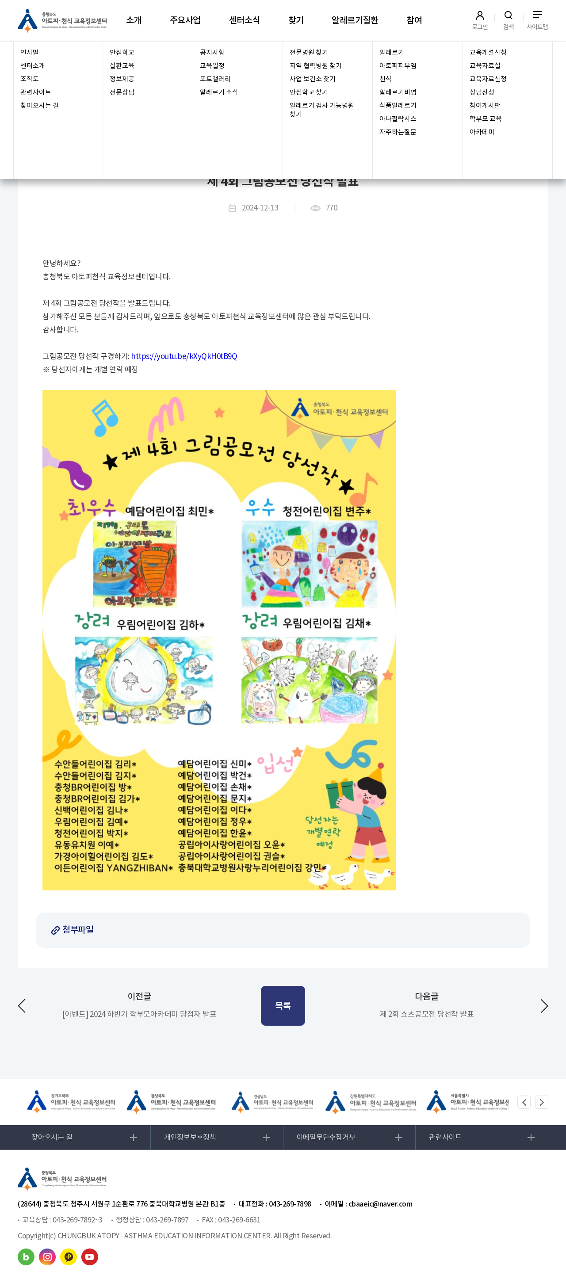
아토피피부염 (398, 66)
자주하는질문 (398, 132)
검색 (508, 27)
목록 (283, 1006)
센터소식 (244, 20)
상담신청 (482, 92)
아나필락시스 (398, 119)
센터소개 (32, 66)
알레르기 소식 (219, 92)
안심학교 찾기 (309, 92)
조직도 (29, 79)
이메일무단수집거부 (326, 1138)
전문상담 (122, 92)
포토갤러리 (215, 79)
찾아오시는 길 (39, 106)
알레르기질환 (355, 20)
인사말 (29, 53)
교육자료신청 (488, 79)
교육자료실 (485, 66)
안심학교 (122, 53)
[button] (524, 1102)
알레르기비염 (398, 92)
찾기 (296, 20)
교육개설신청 (488, 53)
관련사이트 (35, 92)
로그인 (480, 27)
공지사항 (212, 53)
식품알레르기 (398, 106)
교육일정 (212, 66)
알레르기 (391, 53)
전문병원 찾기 (309, 53)
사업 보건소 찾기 (313, 79)
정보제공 (122, 79)
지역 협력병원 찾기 (316, 66)
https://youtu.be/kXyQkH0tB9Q (184, 356)
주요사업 (185, 20)
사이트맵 (537, 27)
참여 (414, 20)
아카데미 (482, 132)
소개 (134, 20)
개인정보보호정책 (190, 1138)
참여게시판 (485, 106)
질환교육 (122, 66)
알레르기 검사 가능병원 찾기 (322, 110)
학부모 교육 (486, 119)
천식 (385, 79)
